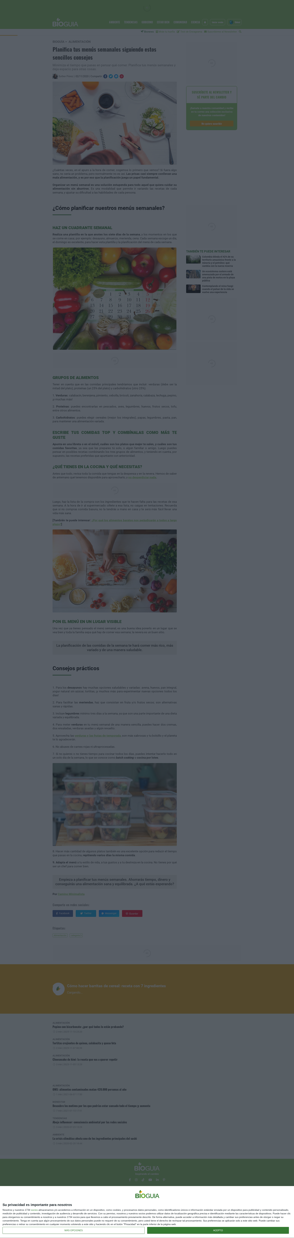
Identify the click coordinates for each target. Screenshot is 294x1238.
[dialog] (147, 1212)
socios (34, 1210)
